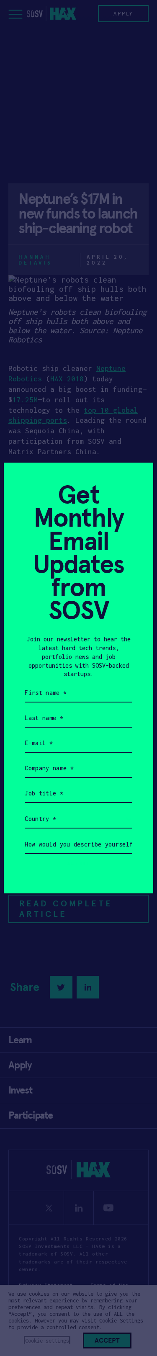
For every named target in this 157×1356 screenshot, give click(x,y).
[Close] (136, 479)
